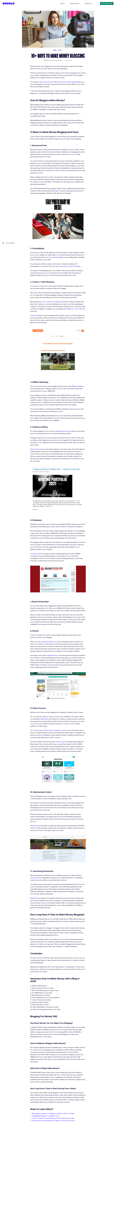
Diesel (57, 191)
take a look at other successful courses (52, 730)
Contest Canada (35, 553)
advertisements (35, 878)
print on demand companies (51, 302)
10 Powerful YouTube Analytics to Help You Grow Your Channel (53, 1120)
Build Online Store (106, 3)
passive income (65, 431)
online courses (60, 742)
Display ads (34, 898)
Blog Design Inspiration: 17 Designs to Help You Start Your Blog (53, 1113)
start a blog (43, 82)
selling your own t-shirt (74, 309)
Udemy (46, 719)
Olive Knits (33, 825)
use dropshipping (57, 257)
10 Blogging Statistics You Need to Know (45, 1116)
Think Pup (33, 315)
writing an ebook (48, 641)
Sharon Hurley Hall (36, 449)
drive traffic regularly (70, 82)
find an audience (53, 82)
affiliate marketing (78, 386)
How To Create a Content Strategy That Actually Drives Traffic (53, 1118)
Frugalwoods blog (52, 655)
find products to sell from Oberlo (69, 266)
